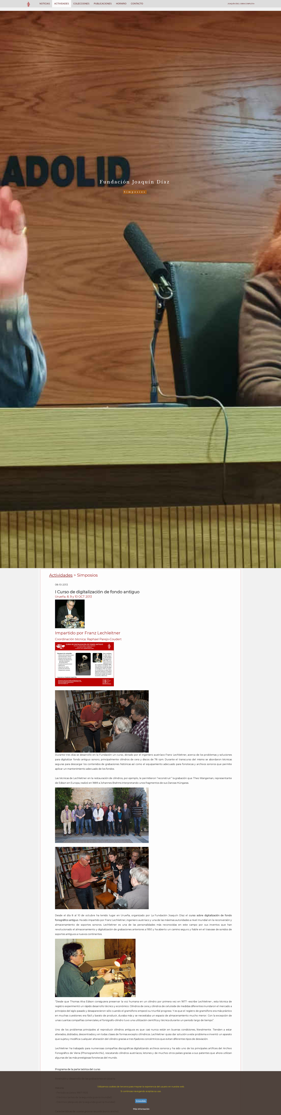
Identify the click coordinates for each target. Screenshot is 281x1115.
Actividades (61, 575)
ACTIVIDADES (61, 3)
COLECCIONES (81, 3)
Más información (141, 1109)
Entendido (141, 1101)
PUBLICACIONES (103, 3)
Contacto (137, 3)
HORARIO (121, 3)
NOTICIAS (45, 3)
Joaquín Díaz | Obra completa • (241, 4)
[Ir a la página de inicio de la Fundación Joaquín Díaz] (28, 3)
